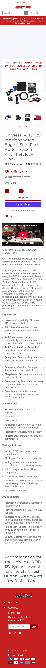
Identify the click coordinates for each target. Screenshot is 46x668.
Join (34, 627)
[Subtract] (7, 191)
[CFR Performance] (23, 7)
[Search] (26, 13)
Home (6, 63)
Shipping (8, 177)
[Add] (21, 191)
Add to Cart (23, 198)
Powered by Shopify (16, 655)
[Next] (26, 126)
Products (16, 63)
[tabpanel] (23, 385)
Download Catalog (23, 2)
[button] (31, 12)
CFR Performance (13, 164)
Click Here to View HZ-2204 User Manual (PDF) (19, 251)
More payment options (23, 210)
